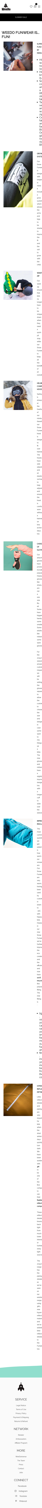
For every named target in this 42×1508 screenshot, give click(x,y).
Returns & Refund (21, 1421)
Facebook (22, 1486)
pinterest (23, 1501)
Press (21, 1464)
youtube (23, 1496)
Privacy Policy (21, 1413)
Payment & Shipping (21, 1417)
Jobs (21, 1472)
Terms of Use (21, 1409)
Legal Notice (21, 1405)
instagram (23, 1491)
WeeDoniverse (21, 1457)
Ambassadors (21, 1439)
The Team (21, 1461)
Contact (21, 1468)
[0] (35, 6)
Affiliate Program (21, 1443)
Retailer (21, 1435)
